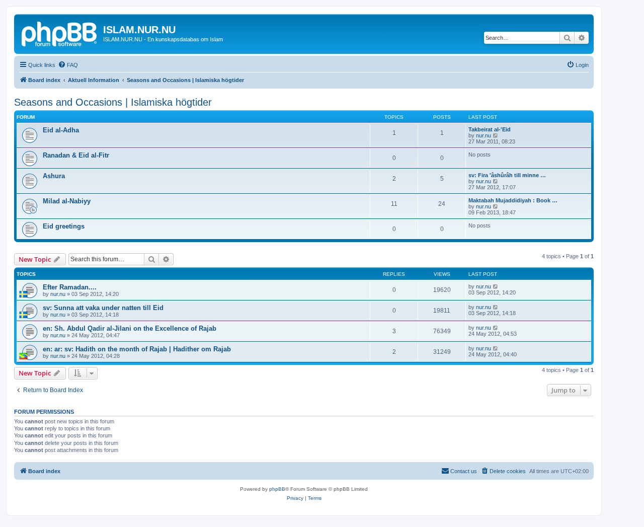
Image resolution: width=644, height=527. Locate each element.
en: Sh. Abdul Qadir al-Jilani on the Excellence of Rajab (129, 328)
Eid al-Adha (61, 130)
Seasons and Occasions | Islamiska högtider (113, 102)
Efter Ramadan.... (70, 287)
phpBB (277, 489)
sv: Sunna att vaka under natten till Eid (103, 308)
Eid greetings (64, 226)
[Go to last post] (496, 286)
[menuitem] (68, 65)
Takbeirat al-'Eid (489, 129)
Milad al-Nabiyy (67, 201)
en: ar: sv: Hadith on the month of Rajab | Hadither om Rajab (137, 349)
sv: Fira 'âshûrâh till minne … (507, 175)
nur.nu (483, 135)
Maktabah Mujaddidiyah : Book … (512, 200)
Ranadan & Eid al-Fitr (76, 155)
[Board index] (60, 33)
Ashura (54, 176)
